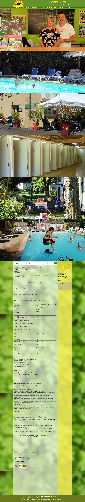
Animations (49, 7)
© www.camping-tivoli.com (29, 500)
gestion (48, 500)
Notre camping (25, 7)
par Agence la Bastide (37, 500)
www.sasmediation (31, 433)
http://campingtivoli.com (19, 276)
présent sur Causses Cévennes (54, 500)
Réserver (61, 7)
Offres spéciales (62, 286)
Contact (60, 288)
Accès (60, 284)
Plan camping (61, 283)
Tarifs (55, 7)
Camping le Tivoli (32, 496)
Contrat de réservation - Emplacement (27, 267)
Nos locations (34, 7)
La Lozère (42, 7)
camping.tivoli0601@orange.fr (20, 275)
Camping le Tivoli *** (59, 2)
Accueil (18, 7)
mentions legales (43, 500)
